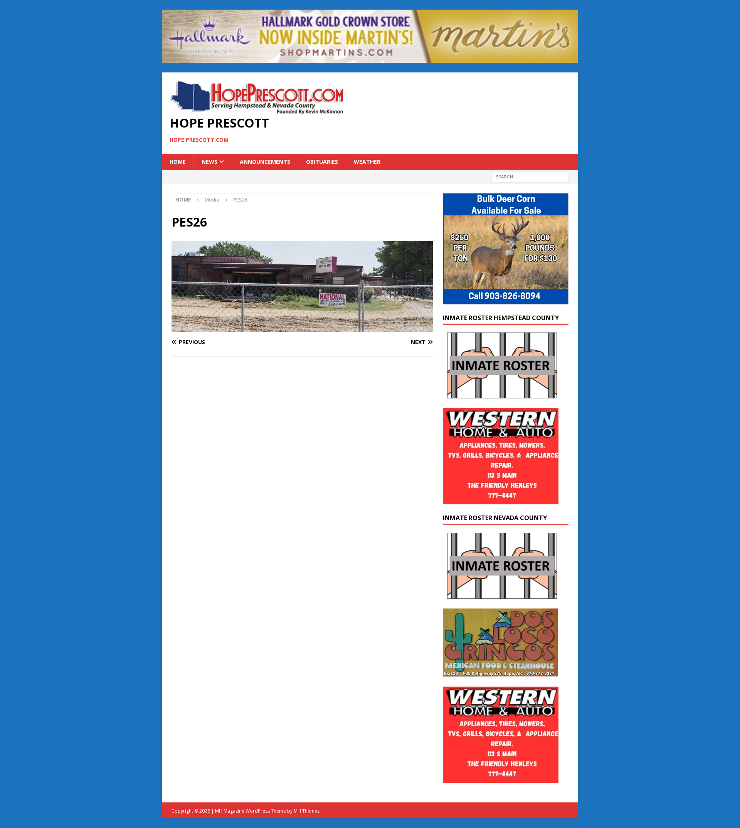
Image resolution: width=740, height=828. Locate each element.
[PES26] (302, 327)
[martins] (370, 58)
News (209, 161)
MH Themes (307, 811)
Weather (367, 161)
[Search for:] (529, 176)
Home (178, 161)
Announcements (265, 161)
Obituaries (322, 161)
